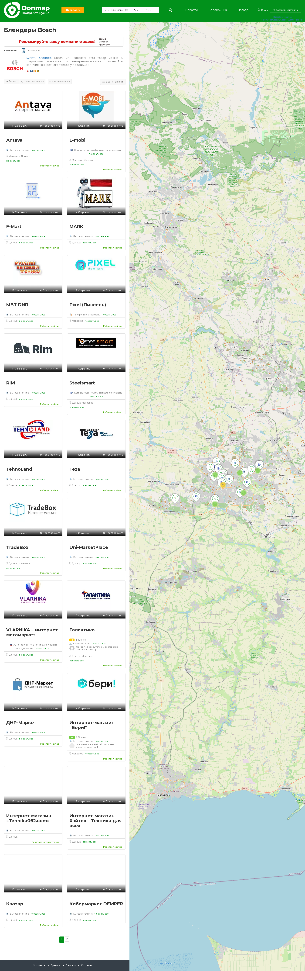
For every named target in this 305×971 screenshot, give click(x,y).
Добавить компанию (286, 9)
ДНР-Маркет (21, 722)
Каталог (71, 9)
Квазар (14, 903)
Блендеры (34, 50)
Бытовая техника (19, 150)
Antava (14, 140)
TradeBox (17, 547)
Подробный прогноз (282, 17)
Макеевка (15, 156)
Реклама (71, 965)
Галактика (82, 629)
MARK (76, 226)
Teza (74, 469)
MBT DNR (17, 304)
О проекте (39, 965)
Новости (191, 10)
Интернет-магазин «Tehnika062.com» (28, 818)
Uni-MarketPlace (88, 547)
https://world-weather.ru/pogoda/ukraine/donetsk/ (282, 20)
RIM (10, 383)
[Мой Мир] (38, 70)
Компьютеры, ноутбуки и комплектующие (98, 150)
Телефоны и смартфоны (87, 314)
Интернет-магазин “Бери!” (92, 725)
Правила (55, 965)
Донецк (25, 156)
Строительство (82, 643)
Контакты (86, 965)
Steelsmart (82, 383)
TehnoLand (19, 469)
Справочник (218, 10)
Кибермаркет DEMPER (96, 903)
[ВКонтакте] (31, 70)
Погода (243, 10)
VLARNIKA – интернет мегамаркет (32, 632)
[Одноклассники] (35, 70)
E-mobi (77, 140)
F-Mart (13, 226)
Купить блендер (39, 58)
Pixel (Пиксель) (87, 304)
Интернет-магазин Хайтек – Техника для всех (95, 820)
